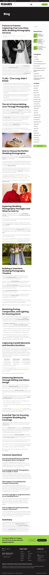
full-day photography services (21, 176)
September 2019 (37, 135)
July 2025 (36, 110)
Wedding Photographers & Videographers (39, 79)
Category (36, 56)
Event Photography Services (40, 63)
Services (22, 555)
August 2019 (36, 137)
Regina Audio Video (38, 75)
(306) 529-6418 (13, 1)
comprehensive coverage (17, 129)
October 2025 (37, 103)
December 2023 (37, 115)
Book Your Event (42, 540)
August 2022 (36, 133)
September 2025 (37, 106)
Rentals (22, 556)
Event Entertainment (38, 61)
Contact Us (32, 540)
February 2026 (37, 94)
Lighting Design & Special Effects (39, 71)
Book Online (39, 146)
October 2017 (36, 142)
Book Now (44, 4)
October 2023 (36, 119)
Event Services (37, 65)
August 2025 (36, 108)
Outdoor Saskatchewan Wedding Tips (41, 35)
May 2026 (36, 88)
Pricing (22, 558)
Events (22, 560)
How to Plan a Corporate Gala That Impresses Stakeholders (42, 48)
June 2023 (36, 128)
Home (22, 551)
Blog (29, 551)
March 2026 (36, 92)
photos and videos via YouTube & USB (10, 240)
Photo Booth (36, 73)
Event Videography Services (40, 68)
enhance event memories (17, 408)
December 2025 (37, 99)
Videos (29, 556)
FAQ (29, 558)
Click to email (5, 1)
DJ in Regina (36, 59)
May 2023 (36, 130)
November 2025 (37, 101)
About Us (22, 553)
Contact (29, 560)
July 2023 (36, 126)
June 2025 (36, 112)
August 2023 (36, 124)
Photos (29, 555)
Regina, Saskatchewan (34, 1)
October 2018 (36, 139)
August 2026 (36, 85)
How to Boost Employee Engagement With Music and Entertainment (41, 41)
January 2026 (36, 97)
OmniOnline (44, 573)
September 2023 (37, 121)
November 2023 (37, 117)
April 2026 (36, 90)
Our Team (30, 553)
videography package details (8, 445)
